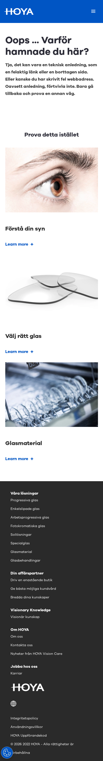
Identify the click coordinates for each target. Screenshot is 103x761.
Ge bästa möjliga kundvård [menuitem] (33, 588)
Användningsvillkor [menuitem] (27, 727)
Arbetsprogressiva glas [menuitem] (30, 517)
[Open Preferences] (7, 753)
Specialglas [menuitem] (20, 543)
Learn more (16, 244)
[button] (51, 703)
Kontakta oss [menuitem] (22, 645)
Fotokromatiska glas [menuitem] (28, 526)
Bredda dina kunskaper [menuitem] (30, 597)
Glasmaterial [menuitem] (21, 552)
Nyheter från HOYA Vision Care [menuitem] (36, 653)
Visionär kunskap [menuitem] (25, 617)
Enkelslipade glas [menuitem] (25, 509)
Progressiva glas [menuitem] (24, 500)
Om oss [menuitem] (17, 636)
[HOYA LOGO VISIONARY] (19, 11)
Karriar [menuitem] (16, 673)
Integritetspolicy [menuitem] (24, 718)
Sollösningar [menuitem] (21, 534)
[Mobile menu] (93, 11)
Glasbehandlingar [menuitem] (25, 560)
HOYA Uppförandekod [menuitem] (29, 735)
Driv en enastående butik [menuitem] (31, 580)
